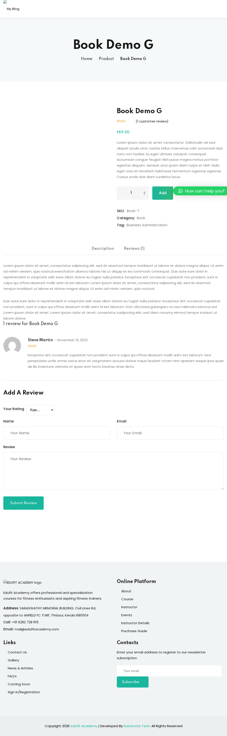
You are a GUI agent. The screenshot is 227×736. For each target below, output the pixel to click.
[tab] (103, 250)
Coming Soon (19, 684)
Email (121, 421)
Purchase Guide (134, 631)
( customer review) (152, 121)
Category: (126, 218)
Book (141, 218)
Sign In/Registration (24, 692)
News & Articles (20, 668)
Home (86, 59)
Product (106, 59)
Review (9, 447)
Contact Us (17, 652)
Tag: (121, 225)
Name (8, 421)
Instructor (129, 607)
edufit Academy (83, 726)
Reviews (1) (134, 249)
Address (10, 608)
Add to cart (162, 195)
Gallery (13, 660)
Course (127, 599)
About (126, 591)
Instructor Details (135, 623)
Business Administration (146, 225)
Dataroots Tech (137, 726)
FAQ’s (12, 676)
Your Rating (13, 408)
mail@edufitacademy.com (37, 629)
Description (103, 249)
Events (126, 615)
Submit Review (23, 503)
